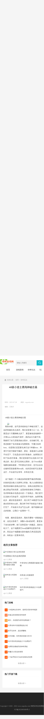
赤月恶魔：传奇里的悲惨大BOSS (20, 636)
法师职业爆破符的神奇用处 (18, 646)
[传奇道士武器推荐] (10, 576)
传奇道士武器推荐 (27, 575)
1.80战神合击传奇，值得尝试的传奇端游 (22, 610)
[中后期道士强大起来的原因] (14, 552)
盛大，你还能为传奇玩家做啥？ (19, 620)
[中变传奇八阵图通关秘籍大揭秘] (10, 563)
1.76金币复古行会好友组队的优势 (20, 657)
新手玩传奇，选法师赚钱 (17, 631)
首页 (8, 370)
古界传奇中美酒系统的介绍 (18, 625)
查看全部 (22, 663)
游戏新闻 (20, 370)
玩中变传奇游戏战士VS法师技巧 (19, 641)
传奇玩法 (31, 370)
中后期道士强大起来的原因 (14, 556)
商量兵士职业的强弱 (15, 652)
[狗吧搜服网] (7, 361)
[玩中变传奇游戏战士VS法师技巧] (10, 588)
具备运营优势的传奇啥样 (17, 615)
